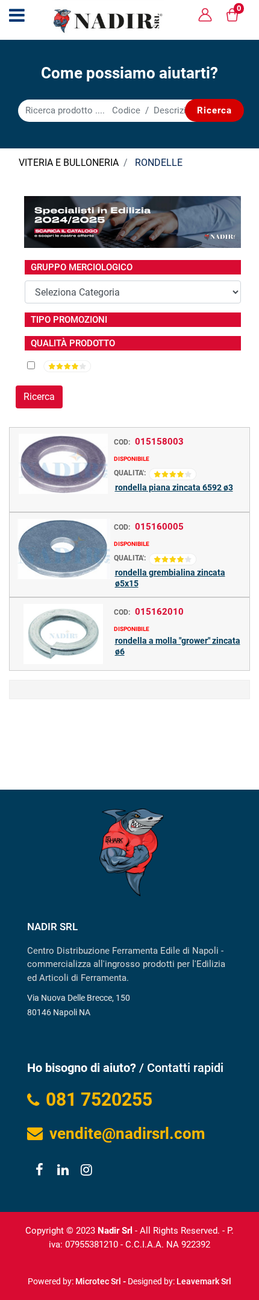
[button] (214, 110)
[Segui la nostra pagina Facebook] (39, 1171)
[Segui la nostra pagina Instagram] (84, 1171)
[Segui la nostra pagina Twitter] (62, 1171)
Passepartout (155, 1277)
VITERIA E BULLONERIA (69, 162)
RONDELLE (159, 162)
